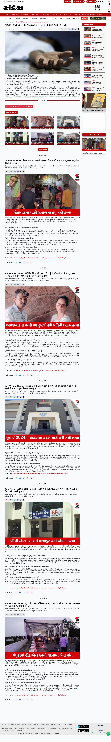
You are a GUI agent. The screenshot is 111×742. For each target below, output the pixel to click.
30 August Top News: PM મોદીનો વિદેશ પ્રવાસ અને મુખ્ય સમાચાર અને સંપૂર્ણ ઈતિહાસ (40, 258)
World (60, 14)
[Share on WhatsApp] (108, 734)
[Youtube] (109, 12)
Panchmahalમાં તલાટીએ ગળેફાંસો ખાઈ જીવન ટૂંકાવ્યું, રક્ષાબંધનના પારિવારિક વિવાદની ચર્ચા (41, 473)
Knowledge (34, 18)
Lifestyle (82, 14)
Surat (22, 106)
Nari (56, 18)
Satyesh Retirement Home (65, 728)
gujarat (12, 22)
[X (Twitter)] (75, 29)
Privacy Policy (41, 728)
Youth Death (29, 106)
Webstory (46, 14)
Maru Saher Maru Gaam (22, 14)
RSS (28, 728)
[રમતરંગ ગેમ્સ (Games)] (74, 18)
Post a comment (43, 149)
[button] (98, 1)
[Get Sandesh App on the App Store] (83, 731)
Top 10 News (88, 24)
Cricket (65, 14)
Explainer (17, 18)
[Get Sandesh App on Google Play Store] (83, 727)
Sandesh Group (52, 728)
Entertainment (91, 14)
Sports (71, 14)
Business (53, 14)
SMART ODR (19, 730)
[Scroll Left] (5, 18)
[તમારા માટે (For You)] (78, 18)
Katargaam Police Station (12, 106)
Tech (50, 18)
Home (7, 14)
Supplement (78, 1)
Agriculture (43, 18)
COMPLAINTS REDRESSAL (8, 730)
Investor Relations (7, 728)
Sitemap (33, 728)
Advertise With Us (19, 728)
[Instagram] (109, 9)
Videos (10, 18)
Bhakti (99, 14)
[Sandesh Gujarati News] (15, 8)
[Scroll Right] (71, 18)
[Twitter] (109, 6)
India (40, 14)
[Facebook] (109, 4)
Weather (34, 14)
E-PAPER (68, 1)
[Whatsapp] (109, 1)
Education (25, 18)
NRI (61, 18)
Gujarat (12, 14)
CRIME (76, 14)
